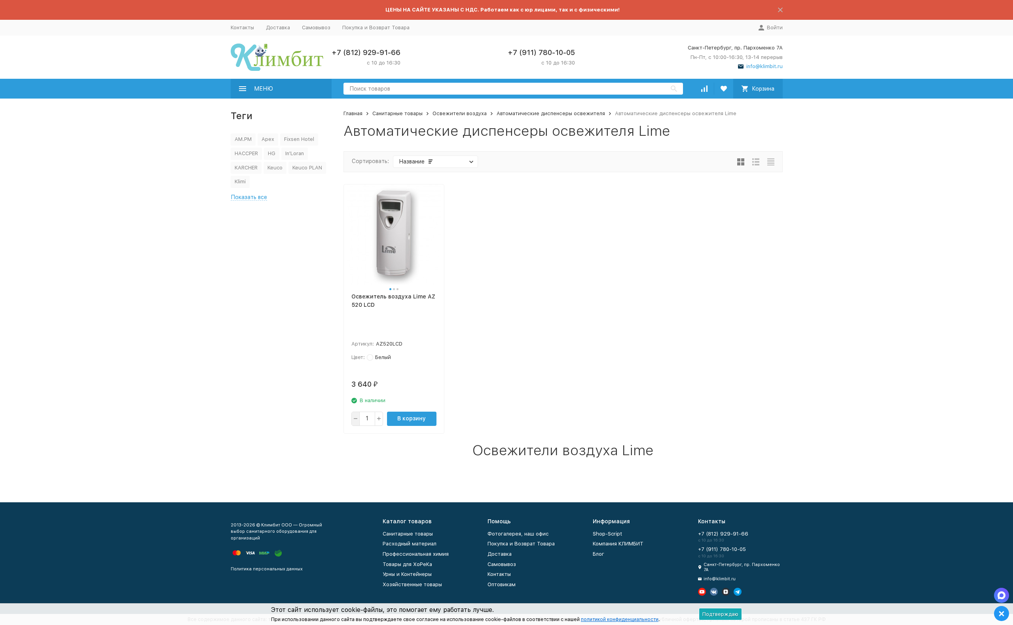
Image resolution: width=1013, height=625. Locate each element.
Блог (598, 554)
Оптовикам (502, 584)
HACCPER (246, 153)
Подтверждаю (720, 614)
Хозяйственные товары (412, 584)
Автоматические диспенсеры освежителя (551, 113)
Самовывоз (316, 27)
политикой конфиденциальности (619, 619)
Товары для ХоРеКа (407, 564)
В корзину (411, 418)
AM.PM (243, 139)
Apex (268, 139)
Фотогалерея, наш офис (518, 534)
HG (271, 153)
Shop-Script (607, 534)
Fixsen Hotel (299, 139)
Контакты (242, 27)
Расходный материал (409, 544)
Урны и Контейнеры (407, 574)
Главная (352, 113)
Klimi (240, 181)
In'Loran (294, 153)
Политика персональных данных (267, 569)
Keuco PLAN (307, 168)
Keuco (275, 168)
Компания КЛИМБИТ (618, 544)
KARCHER (246, 168)
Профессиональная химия (416, 554)
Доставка (278, 27)
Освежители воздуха (460, 113)
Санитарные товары (397, 113)
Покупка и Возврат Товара (376, 27)
